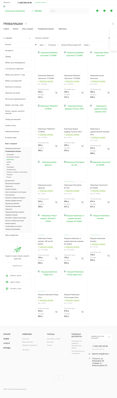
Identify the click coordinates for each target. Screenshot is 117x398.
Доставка (50, 342)
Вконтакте (55, 377)
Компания (27, 334)
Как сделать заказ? (54, 339)
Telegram (61, 377)
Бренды (7, 348)
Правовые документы (29, 345)
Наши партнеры (27, 342)
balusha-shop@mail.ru (100, 354)
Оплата (49, 345)
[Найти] (86, 11)
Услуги (6, 343)
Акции (6, 339)
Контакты (25, 339)
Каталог (7, 334)
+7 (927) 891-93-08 (24, 3)
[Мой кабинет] (113, 3)
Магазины (25, 350)
